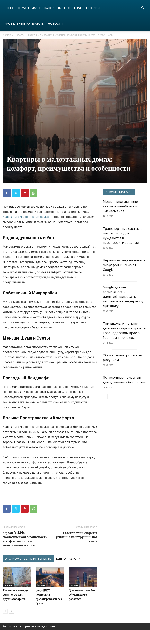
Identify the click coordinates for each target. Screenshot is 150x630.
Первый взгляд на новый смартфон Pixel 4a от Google (124, 265)
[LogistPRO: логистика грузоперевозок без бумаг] (50, 577)
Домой (7, 35)
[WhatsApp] (34, 193)
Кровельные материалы (24, 23)
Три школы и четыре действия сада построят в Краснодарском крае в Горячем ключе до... (124, 330)
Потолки (92, 8)
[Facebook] (7, 193)
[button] (142, 8)
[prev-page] (5, 611)
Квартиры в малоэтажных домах (26, 217)
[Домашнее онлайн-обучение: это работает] (83, 577)
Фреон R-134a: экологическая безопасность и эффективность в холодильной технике (25, 539)
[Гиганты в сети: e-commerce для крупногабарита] (17, 577)
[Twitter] (16, 193)
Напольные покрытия (62, 8)
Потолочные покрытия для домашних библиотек (124, 379)
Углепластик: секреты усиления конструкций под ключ (76, 537)
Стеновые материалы (22, 8)
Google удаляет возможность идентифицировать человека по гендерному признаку (123, 296)
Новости (55, 23)
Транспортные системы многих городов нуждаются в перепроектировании (122, 235)
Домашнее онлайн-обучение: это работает (82, 594)
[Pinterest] (25, 193)
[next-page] (11, 611)
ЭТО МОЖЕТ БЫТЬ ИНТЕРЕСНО (28, 558)
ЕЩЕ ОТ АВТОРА (68, 558)
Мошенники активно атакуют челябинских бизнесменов (121, 206)
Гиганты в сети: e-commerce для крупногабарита (15, 594)
